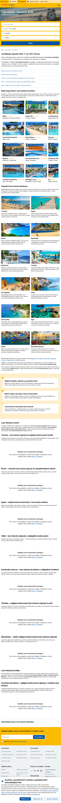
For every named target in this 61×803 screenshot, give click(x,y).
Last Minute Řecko (6, 751)
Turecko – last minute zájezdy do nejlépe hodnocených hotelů (17, 78)
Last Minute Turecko (21, 751)
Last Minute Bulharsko (22, 757)
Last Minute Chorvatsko (7, 754)
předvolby (37, 794)
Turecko (3, 360)
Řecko (48, 358)
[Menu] (59, 5)
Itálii (45, 358)
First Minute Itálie (49, 751)
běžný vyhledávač (37, 456)
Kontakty (3, 769)
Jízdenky (5, 1)
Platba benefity (5, 773)
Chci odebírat (39, 737)
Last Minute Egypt (5, 757)
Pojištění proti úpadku (21, 769)
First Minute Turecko (50, 754)
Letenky (14, 1)
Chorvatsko (40, 358)
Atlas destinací (7, 49)
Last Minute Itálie (5, 761)
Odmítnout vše (38, 799)
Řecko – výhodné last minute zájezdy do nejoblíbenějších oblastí (18, 81)
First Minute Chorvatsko (36, 754)
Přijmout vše (25, 799)
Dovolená (22, 1)
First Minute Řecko (35, 751)
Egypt (12, 360)
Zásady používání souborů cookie (16, 792)
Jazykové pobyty (34, 1)
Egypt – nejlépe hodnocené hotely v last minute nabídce (16, 85)
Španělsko (53, 358)
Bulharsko (33, 358)
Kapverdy (22, 360)
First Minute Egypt (35, 757)
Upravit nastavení (52, 799)
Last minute (15, 49)
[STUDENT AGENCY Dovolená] (7, 5)
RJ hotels (45, 1)
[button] (30, 722)
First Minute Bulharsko (51, 757)
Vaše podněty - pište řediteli (21, 773)
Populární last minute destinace (9, 74)
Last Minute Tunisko (21, 754)
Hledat (30, 43)
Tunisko (8, 360)
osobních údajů (22, 741)
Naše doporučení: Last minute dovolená (11, 71)
